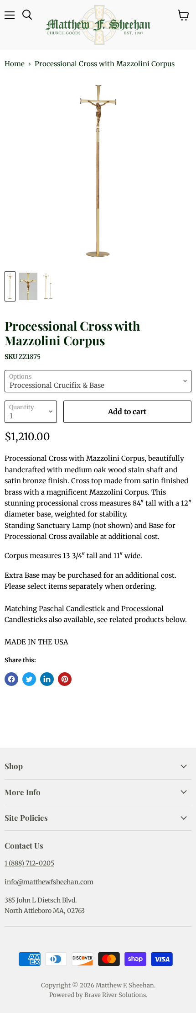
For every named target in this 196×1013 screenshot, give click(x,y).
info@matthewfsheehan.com (49, 882)
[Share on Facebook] (11, 679)
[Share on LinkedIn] (47, 679)
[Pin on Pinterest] (65, 679)
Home (15, 64)
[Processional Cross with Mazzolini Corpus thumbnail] (10, 286)
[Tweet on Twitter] (29, 679)
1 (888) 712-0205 (29, 863)
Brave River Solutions (115, 995)
